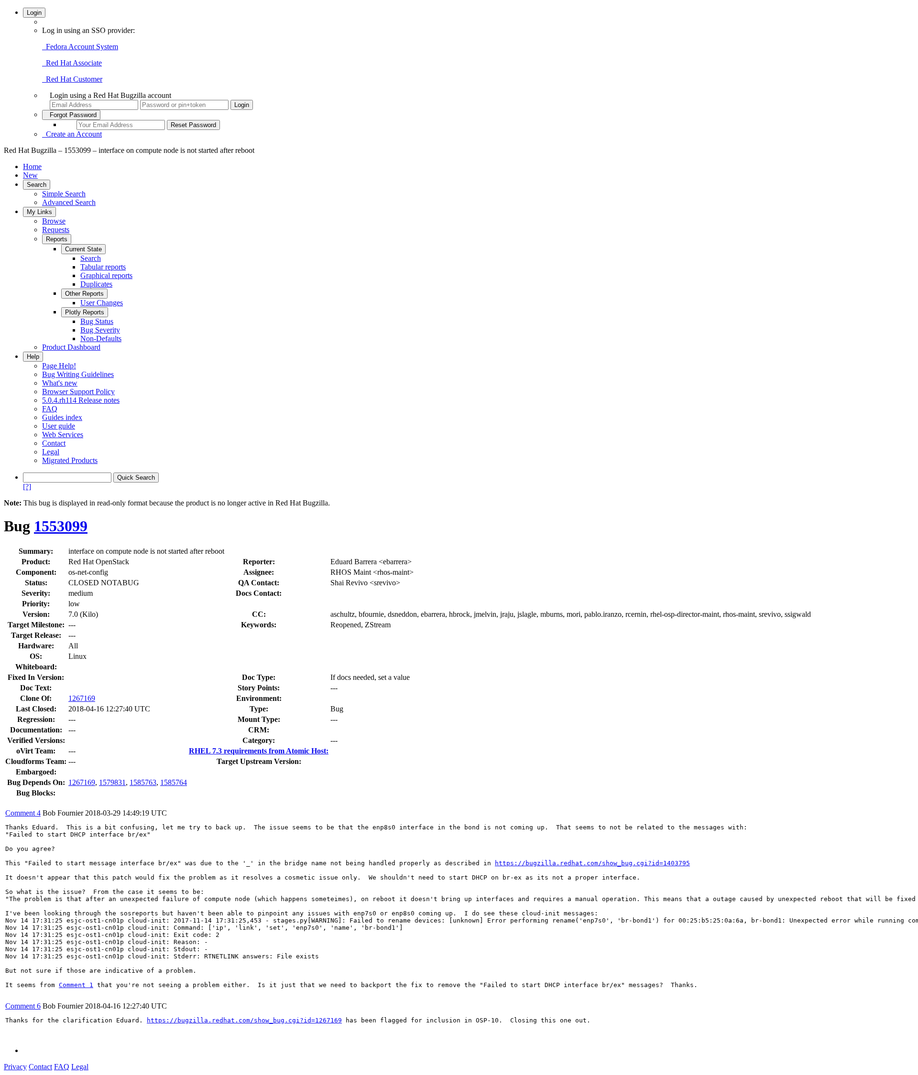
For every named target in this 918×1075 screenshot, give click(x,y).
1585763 (143, 782)
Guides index (62, 417)
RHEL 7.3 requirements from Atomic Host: (258, 751)
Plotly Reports (84, 312)
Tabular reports (103, 267)
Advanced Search (69, 202)
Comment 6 (23, 1006)
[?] (27, 487)
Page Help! (59, 366)
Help (33, 356)
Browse (54, 221)
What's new (59, 383)
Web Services (62, 434)
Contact (54, 443)
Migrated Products (70, 460)
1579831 (112, 782)
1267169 (81, 698)
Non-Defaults (100, 338)
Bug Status (96, 321)
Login (34, 12)
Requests (55, 230)
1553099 (60, 526)
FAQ (49, 409)
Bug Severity (100, 330)
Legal (50, 452)
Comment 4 (23, 813)
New (30, 175)
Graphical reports (106, 275)
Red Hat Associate (72, 63)
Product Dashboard (71, 347)
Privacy (15, 1067)
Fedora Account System (80, 47)
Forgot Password (71, 114)
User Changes (101, 303)
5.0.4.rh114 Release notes (81, 400)
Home (32, 166)
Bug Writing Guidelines (78, 374)
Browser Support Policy (78, 391)
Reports (56, 239)
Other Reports (84, 293)
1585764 (173, 782)
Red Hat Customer (72, 79)
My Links (39, 211)
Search (36, 184)
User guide (58, 426)
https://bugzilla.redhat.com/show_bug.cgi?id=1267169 (244, 1020)
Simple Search (64, 194)
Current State (83, 249)
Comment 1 (76, 985)
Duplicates (96, 284)
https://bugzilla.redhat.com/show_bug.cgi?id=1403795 (592, 863)
